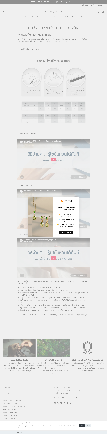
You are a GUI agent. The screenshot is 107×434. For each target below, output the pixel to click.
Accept (81, 425)
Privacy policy (19, 432)
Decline (88, 425)
